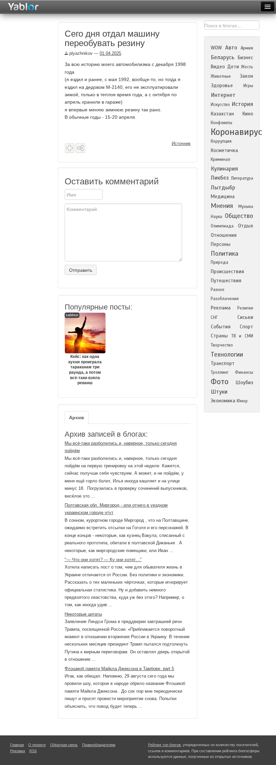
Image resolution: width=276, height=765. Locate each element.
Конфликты (221, 122)
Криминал (220, 159)
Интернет (223, 95)
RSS (33, 751)
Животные (221, 76)
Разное (218, 289)
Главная (17, 745)
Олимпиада (222, 226)
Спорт (246, 327)
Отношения (224, 235)
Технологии (227, 354)
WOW (216, 48)
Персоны (221, 244)
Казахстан (222, 114)
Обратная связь (64, 745)
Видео (218, 67)
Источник (181, 143)
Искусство (220, 104)
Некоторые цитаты (83, 614)
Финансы (244, 372)
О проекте (37, 745)
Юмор (242, 401)
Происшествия (227, 271)
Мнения (222, 206)
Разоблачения (225, 298)
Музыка (245, 206)
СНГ (214, 317)
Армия (247, 48)
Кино (247, 114)
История (242, 104)
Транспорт (223, 363)
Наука (216, 216)
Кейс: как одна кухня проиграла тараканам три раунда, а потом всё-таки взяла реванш (84, 349)
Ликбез (220, 177)
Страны (219, 336)
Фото (220, 382)
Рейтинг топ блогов (164, 745)
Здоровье (222, 85)
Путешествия (226, 281)
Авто (231, 47)
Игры (248, 85)
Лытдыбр (223, 187)
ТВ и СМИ (242, 336)
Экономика (223, 401)
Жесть (247, 67)
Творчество (222, 345)
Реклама (221, 308)
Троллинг (220, 372)
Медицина (223, 196)
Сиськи (245, 317)
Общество (239, 216)
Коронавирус (236, 132)
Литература (242, 178)
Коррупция (221, 141)
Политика (224, 253)
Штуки (219, 391)
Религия (245, 308)
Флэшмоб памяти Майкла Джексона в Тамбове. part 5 (119, 668)
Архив (76, 417)
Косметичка (224, 150)
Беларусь (222, 57)
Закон (246, 76)
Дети (233, 67)
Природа (219, 262)
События (221, 327)
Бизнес (245, 57)
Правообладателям (98, 745)
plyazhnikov (80, 53)
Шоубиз (244, 382)
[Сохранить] (69, 148)
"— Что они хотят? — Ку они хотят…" (103, 559)
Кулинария (224, 168)
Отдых (245, 226)
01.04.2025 (110, 53)
